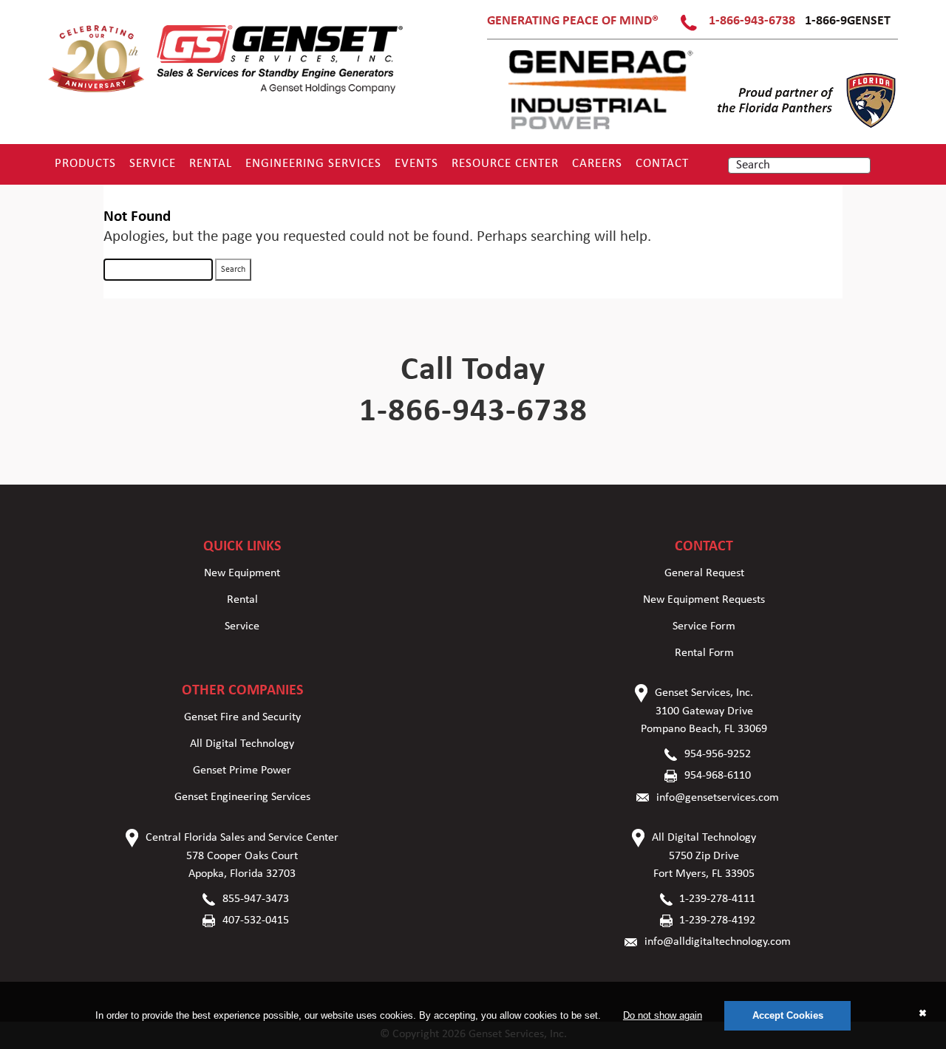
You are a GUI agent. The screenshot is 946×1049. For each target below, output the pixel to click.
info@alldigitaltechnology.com (717, 942)
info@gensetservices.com (717, 798)
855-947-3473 (255, 899)
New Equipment (242, 573)
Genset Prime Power (242, 770)
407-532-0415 (255, 920)
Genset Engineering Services (242, 797)
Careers (597, 163)
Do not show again (662, 1015)
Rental (210, 163)
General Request (704, 573)
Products (85, 163)
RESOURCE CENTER (505, 163)
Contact (662, 163)
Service (152, 163)
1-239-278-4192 (717, 920)
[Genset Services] (226, 92)
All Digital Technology (242, 744)
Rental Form (704, 653)
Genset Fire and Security (242, 717)
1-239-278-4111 (717, 899)
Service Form (704, 626)
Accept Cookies (787, 1015)
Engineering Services (313, 163)
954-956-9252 (717, 754)
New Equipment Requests (704, 600)
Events (416, 163)
